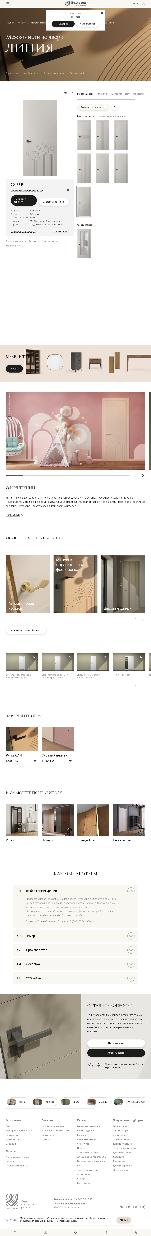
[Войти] (143, 4)
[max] (135, 1207)
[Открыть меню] (8, 4)
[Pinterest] (142, 1207)
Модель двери (85, 93)
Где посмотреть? (60, 231)
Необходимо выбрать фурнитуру (27, 190)
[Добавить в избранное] (71, 93)
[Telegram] (98, 1065)
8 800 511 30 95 (84, 1199)
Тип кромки (102, 93)
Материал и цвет (120, 93)
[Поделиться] (65, 93)
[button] (28, 584)
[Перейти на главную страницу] (75, 3)
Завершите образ (78, 73)
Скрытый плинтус (55, 755)
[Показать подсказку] (115, 107)
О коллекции (12, 73)
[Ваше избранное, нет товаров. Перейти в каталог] (138, 4)
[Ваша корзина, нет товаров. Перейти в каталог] (134, 4)
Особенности (31, 73)
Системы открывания (54, 73)
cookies (39, 1218)
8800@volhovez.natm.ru (66, 1207)
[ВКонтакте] (90, 1065)
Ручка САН (14, 755)
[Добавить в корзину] (35, 761)
